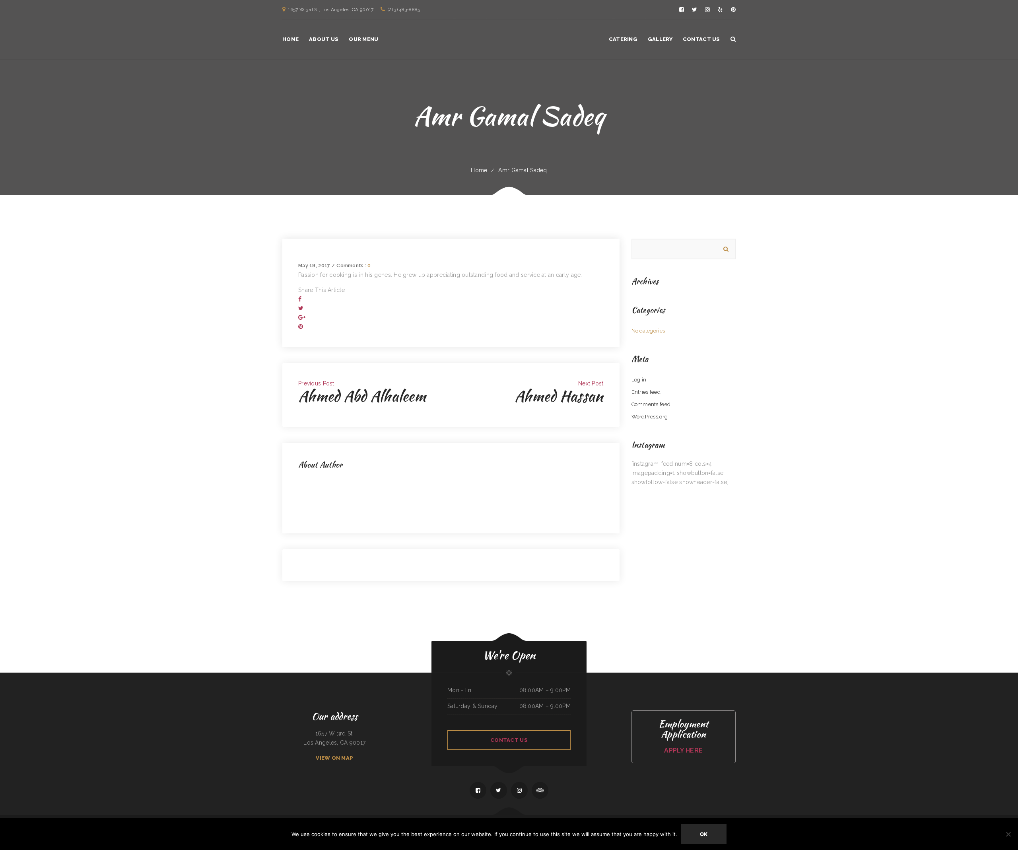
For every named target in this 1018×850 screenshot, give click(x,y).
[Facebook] (299, 299)
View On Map (334, 758)
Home (479, 170)
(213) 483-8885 (404, 9)
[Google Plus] (301, 317)
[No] (1008, 834)
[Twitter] (300, 308)
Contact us (509, 740)
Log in (639, 380)
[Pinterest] (300, 326)
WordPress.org (649, 417)
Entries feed (646, 392)
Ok (704, 834)
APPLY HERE (683, 750)
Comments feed (651, 404)
